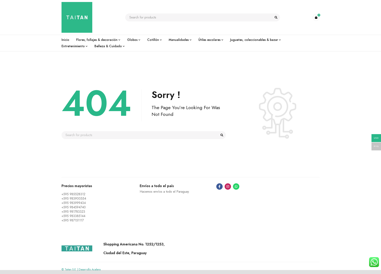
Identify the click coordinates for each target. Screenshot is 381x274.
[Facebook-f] (219, 186)
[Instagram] (228, 186)
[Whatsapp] (236, 186)
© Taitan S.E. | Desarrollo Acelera (81, 269)
